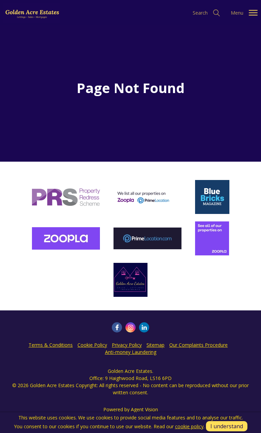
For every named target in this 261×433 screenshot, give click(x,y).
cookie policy (189, 426)
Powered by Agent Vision (130, 409)
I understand (226, 426)
